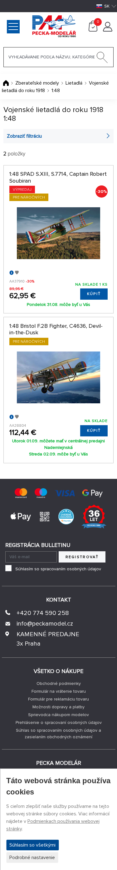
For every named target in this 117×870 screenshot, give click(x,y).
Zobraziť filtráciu (24, 136)
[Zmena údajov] (107, 30)
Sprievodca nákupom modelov (58, 714)
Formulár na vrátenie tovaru (59, 691)
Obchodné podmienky (59, 683)
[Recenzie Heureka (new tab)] (66, 516)
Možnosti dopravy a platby (58, 707)
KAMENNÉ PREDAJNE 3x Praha (48, 639)
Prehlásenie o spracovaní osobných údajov (59, 722)
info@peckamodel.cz (45, 623)
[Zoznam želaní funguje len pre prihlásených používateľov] (17, 273)
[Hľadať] (102, 59)
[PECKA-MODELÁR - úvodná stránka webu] (29, 26)
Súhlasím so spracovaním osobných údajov (58, 569)
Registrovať (82, 557)
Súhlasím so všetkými (32, 845)
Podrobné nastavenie (32, 857)
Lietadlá (74, 83)
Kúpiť (94, 294)
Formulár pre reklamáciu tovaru (58, 699)
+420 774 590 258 (43, 613)
